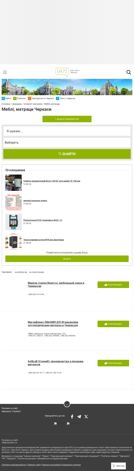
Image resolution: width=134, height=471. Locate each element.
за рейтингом (21, 272)
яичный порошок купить (35, 201)
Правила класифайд (51, 465)
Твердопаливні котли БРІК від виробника (43, 240)
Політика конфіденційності (14, 465)
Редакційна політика (71, 465)
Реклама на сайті (10, 408)
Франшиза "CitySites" (11, 411)
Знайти (68, 154)
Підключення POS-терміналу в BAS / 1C (42, 220)
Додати (67, 258)
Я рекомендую (114, 284)
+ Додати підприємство (67, 119)
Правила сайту (34, 465)
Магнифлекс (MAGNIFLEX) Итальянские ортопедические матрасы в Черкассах (53, 324)
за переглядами (36, 272)
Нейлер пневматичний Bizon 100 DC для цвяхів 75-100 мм (51, 181)
